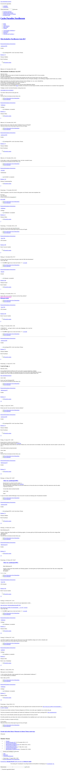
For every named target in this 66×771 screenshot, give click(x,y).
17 (1, 665)
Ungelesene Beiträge (7, 11)
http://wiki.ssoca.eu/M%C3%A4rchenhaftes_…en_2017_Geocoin (14, 607)
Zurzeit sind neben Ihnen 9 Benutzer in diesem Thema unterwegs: (18, 731)
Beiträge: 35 (3, 396)
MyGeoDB (3, 199)
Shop (17, 85)
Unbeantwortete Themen (8, 12)
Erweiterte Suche (6, 15)
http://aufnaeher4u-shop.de (6, 375)
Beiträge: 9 (3, 656)
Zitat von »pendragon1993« (10, 480)
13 (1, 523)
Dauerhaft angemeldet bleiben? (8, 769)
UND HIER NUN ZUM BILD (7, 90)
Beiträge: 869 (3, 280)
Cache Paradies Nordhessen (13, 18)
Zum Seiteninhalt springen (6, 1)
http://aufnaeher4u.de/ (52, 712)
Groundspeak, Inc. (50, 763)
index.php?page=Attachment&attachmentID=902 (11, 605)
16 (1, 633)
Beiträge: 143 (3, 179)
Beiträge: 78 (3, 54)
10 (1, 401)
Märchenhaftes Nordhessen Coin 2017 (13, 39)
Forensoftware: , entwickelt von (16, 761)
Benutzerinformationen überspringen (8, 43)
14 (1, 555)
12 (1, 473)
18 (1, 699)
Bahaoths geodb (5, 298)
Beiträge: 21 (3, 111)
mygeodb (25, 262)
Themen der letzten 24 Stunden (9, 14)
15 (1, 596)
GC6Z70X (18, 443)
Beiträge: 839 (3, 244)
